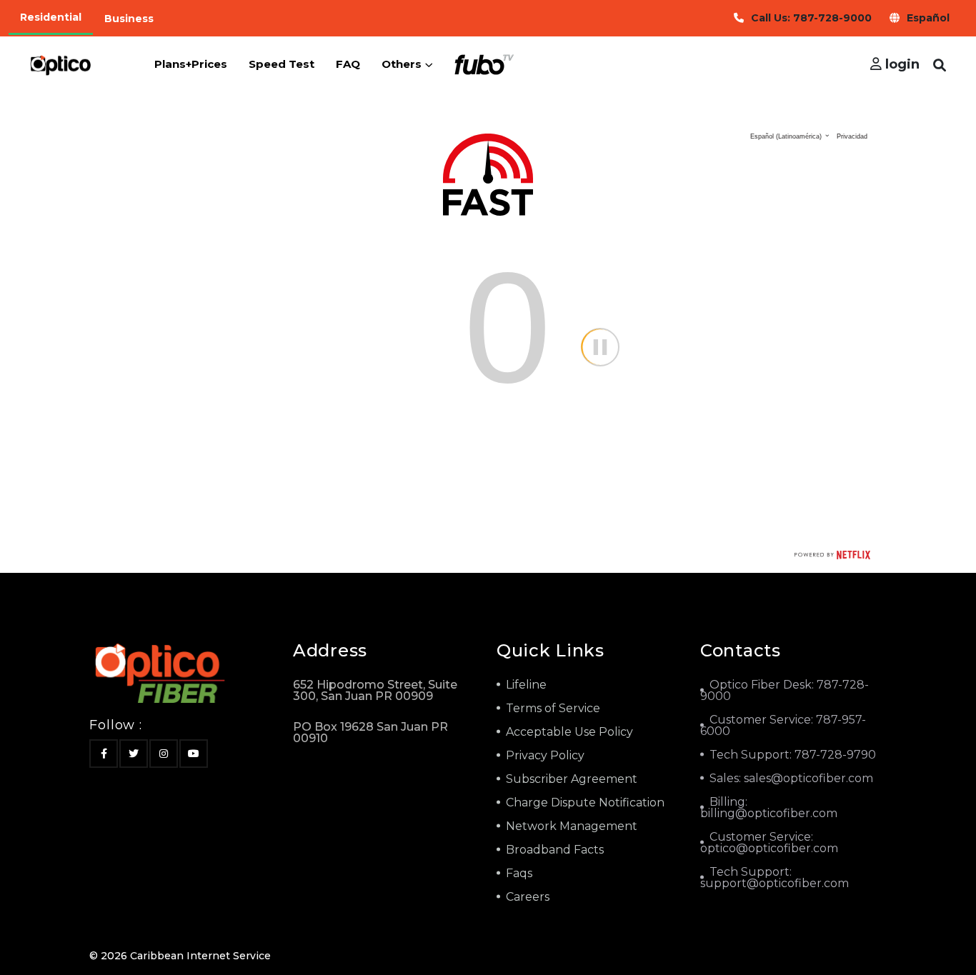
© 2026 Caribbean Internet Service (180, 956)
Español (928, 17)
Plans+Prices (190, 64)
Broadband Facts (555, 849)
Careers (527, 897)
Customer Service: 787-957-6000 (783, 725)
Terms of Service (553, 708)
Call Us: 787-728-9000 (811, 17)
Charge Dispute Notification (585, 802)
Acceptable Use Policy (569, 732)
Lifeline (526, 684)
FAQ (348, 64)
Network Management (571, 826)
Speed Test (281, 64)
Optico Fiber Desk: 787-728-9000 (784, 690)
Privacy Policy (545, 755)
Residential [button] (50, 17)
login (901, 64)
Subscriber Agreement (571, 779)
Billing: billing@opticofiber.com (768, 807)
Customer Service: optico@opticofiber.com (769, 842)
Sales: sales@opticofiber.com (791, 778)
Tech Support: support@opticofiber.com (774, 877)
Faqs (519, 873)
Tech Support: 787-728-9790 (792, 754)
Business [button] (129, 18)
